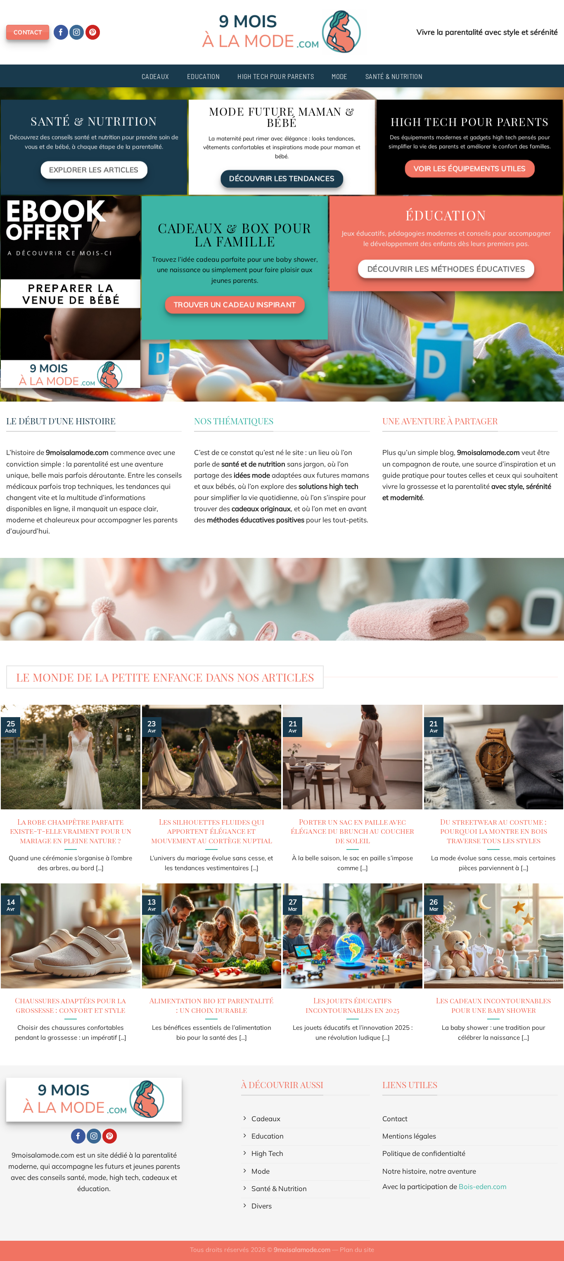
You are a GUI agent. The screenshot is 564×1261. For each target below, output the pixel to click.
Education (203, 76)
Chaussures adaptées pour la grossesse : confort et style (70, 1005)
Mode (339, 76)
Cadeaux (155, 76)
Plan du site (357, 1250)
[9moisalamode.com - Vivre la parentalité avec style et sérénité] (282, 32)
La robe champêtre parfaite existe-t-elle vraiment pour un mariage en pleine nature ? (70, 831)
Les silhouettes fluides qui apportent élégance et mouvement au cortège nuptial (211, 831)
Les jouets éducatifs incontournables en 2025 (352, 1005)
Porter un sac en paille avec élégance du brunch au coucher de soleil (352, 831)
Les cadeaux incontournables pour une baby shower (493, 1005)
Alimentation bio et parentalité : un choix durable (211, 1005)
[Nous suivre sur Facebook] (61, 32)
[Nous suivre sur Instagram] (76, 32)
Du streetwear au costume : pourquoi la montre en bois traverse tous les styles (493, 831)
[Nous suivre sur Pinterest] (92, 32)
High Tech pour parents (275, 76)
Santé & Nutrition (393, 76)
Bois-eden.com (483, 1186)
